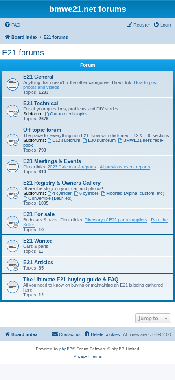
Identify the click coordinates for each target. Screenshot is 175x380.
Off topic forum (42, 130)
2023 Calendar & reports (72, 166)
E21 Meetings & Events (52, 161)
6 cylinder (88, 193)
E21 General (38, 77)
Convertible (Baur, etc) (50, 198)
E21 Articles (38, 262)
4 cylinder (62, 193)
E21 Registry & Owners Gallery (62, 183)
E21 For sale (39, 214)
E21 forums (23, 52)
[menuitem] (12, 25)
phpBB (65, 349)
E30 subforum (102, 140)
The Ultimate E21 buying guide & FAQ (70, 279)
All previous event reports (125, 166)
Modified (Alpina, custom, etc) (135, 193)
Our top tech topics (69, 113)
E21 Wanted (38, 241)
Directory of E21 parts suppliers (116, 219)
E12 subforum (66, 140)
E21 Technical (40, 103)
